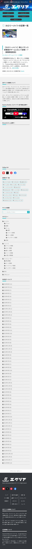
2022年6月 (6, 438)
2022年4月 (6, 444)
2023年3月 (6, 410)
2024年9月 (6, 355)
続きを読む (15, 68)
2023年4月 (6, 407)
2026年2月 (6, 302)
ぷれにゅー (7, 274)
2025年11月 (7, 312)
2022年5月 (6, 441)
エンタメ (5, 55)
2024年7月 (6, 361)
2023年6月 (6, 401)
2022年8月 (6, 432)
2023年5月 (6, 404)
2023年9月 (6, 392)
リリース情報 (18, 55)
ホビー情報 (9, 248)
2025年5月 (6, 330)
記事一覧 (23, 495)
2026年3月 (6, 299)
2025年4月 (6, 333)
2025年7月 (6, 324)
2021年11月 (7, 457)
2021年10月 (7, 460)
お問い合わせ (15, 504)
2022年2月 (6, 447)
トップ (6, 495)
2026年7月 (6, 287)
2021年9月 (6, 463)
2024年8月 (6, 358)
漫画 (7, 226)
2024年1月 (6, 380)
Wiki (5, 271)
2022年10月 (7, 426)
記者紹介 (6, 501)
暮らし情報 (9, 250)
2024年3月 (6, 373)
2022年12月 (7, 420)
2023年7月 (6, 398)
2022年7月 (6, 435)
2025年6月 (6, 327)
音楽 (7, 240)
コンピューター (8, 259)
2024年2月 (6, 376)
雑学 (9, 230)
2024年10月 (7, 352)
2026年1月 (6, 306)
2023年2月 (6, 413)
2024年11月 (7, 349)
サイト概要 (6, 498)
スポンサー (14, 501)
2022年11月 (7, 423)
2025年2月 (6, 339)
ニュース (6, 243)
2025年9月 (6, 318)
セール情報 (11, 235)
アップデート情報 (12, 237)
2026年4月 (6, 296)
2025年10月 (7, 315)
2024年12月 (7, 346)
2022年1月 (6, 450)
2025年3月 (6, 336)
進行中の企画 (15, 495)
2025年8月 (6, 321)
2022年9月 (6, 429)
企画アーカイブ (14, 498)
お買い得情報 (9, 255)
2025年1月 (6, 343)
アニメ (7, 223)
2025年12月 (7, 309)
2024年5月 (6, 367)
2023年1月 (6, 417)
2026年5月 (6, 293)
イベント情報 (9, 246)
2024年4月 (6, 370)
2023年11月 (7, 386)
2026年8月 (6, 284)
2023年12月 (7, 383)
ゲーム (11, 55)
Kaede (22, 71)
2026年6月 (6, 290)
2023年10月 (7, 389)
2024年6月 (6, 364)
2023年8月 (6, 395)
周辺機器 (8, 261)
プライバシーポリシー (16, 471)
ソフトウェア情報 (10, 266)
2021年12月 (7, 454)
